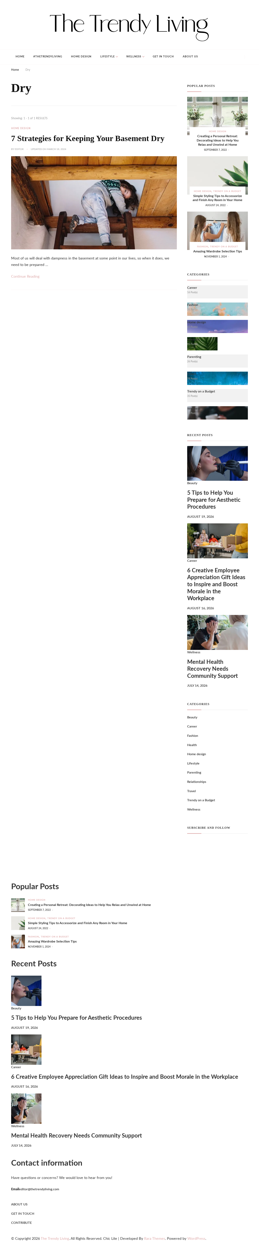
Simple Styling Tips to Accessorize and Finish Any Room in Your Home (217, 198)
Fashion (202, 247)
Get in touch (163, 56)
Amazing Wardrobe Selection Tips (217, 251)
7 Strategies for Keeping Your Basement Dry (88, 138)
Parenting (194, 772)
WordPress (196, 1239)
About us (190, 56)
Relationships (196, 781)
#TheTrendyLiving (47, 56)
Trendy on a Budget (227, 191)
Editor (19, 149)
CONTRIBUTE (21, 1222)
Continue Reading (25, 276)
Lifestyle (107, 56)
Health (192, 745)
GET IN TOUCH (22, 1213)
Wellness (133, 56)
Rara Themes (154, 1239)
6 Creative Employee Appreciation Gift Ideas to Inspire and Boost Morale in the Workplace (216, 584)
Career (192, 560)
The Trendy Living (55, 1239)
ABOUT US (19, 1204)
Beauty (192, 483)
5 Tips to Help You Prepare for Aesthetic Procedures (214, 500)
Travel (191, 791)
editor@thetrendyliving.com (39, 1189)
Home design (81, 56)
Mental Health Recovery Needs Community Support (212, 669)
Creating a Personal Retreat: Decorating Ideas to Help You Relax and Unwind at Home (218, 140)
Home (20, 56)
